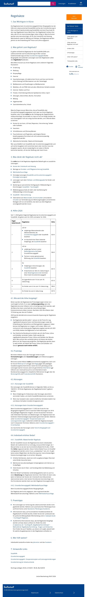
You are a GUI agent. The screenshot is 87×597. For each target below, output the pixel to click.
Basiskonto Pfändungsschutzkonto (39, 509)
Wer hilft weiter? (72, 57)
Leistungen (61, 4)
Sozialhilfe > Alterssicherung (22, 195)
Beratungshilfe (15, 374)
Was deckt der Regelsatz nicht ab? (72, 43)
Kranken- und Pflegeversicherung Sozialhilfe (35, 169)
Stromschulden (38, 198)
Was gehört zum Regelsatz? (72, 37)
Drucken (71, 66)
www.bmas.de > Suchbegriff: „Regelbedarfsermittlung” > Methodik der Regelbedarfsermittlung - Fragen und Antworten (33, 526)
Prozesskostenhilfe (29, 374)
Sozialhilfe (37, 242)
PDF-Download (80, 66)
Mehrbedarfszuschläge (20, 172)
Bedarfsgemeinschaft (31, 251)
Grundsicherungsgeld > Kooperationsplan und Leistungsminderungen (33, 559)
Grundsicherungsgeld (36, 56)
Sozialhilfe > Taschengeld (30, 187)
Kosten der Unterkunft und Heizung (24, 166)
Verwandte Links (72, 61)
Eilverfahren (47, 368)
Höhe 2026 (71, 48)
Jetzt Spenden (74, 17)
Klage (36, 364)
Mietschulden (28, 198)
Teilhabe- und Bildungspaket (36, 180)
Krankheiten (72, 4)
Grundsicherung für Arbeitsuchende (22, 562)
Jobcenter (36, 542)
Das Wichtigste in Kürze (72, 31)
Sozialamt (48, 542)
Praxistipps (71, 52)
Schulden (16, 200)
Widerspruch (22, 364)
